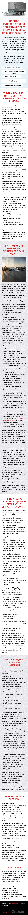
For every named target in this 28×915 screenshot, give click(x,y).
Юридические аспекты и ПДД (11, 76)
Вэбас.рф (5, 912)
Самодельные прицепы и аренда (12, 85)
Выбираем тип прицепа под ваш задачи (14, 72)
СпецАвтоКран (16, 903)
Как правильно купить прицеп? (12, 68)
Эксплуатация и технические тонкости (14, 81)
